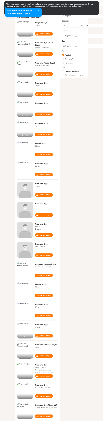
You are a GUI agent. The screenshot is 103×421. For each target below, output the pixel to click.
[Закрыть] (38, 10)
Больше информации (73, 6)
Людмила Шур (41, 304)
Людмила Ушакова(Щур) (45, 264)
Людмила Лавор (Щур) (45, 63)
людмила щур (41, 23)
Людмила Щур (41, 83)
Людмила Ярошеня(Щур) (46, 345)
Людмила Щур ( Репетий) (46, 405)
